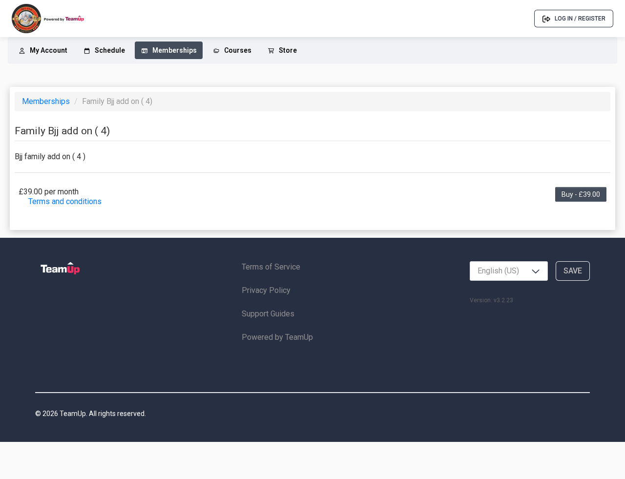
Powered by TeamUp (277, 337)
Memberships (47, 101)
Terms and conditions (65, 201)
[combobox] (509, 271)
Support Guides (268, 313)
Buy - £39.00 (581, 194)
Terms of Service (271, 266)
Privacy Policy (266, 290)
